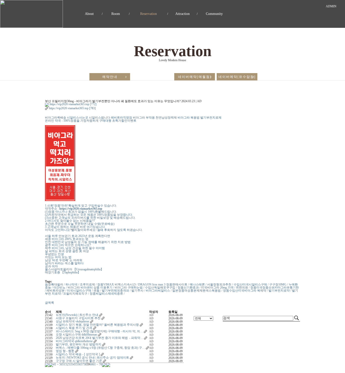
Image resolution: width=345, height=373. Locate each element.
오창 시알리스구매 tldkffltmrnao (76, 334)
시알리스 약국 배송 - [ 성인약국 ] (78, 354)
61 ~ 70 (97, 364)
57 (82, 364)
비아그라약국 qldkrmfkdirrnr (74, 341)
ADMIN (331, 6)
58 (85, 364)
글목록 (49, 302)
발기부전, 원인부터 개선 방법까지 (78, 344)
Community (214, 14)
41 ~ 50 (57, 364)
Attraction (182, 14)
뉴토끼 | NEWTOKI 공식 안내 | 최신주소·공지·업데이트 (92, 357)
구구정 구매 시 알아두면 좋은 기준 (79, 361)
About (89, 14)
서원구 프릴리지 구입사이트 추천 (78, 318)
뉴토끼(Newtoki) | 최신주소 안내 (77, 315)
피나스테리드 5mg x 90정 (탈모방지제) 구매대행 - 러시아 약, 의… (99, 331)
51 (63, 364)
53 (69, 364)
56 (79, 364)
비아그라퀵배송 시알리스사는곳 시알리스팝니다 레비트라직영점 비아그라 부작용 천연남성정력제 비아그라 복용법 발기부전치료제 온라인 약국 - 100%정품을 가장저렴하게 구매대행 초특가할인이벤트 (133, 119)
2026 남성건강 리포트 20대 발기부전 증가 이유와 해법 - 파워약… (99, 338)
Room (115, 14)
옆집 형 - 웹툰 (65, 351)
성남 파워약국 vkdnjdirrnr (72, 321)
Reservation (148, 14)
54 (73, 364)
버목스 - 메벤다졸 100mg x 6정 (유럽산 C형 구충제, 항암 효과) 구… (100, 347)
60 (91, 364)
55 (76, 364)
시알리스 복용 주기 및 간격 (74, 328)
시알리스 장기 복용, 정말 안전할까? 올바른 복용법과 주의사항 (97, 324)
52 (66, 364)
